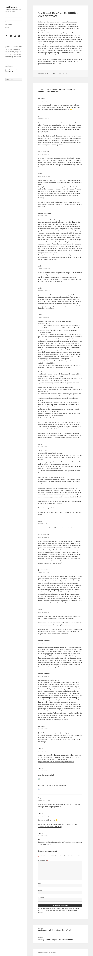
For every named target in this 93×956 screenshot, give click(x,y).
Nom (40, 883)
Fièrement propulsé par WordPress (47, 952)
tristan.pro (10, 71)
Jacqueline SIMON (44, 213)
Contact (7, 27)
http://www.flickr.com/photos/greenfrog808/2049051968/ (56, 761)
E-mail (40, 890)
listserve (45, 26)
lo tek (55, 74)
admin (50, 74)
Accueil (7, 19)
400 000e (55, 61)
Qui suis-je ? (8, 24)
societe (59, 74)
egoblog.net (11, 6)
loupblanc (41, 98)
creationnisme (67, 74)
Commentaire (43, 860)
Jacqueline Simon (44, 570)
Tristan (40, 748)
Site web (41, 897)
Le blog (7, 22)
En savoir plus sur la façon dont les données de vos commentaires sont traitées (58, 910)
